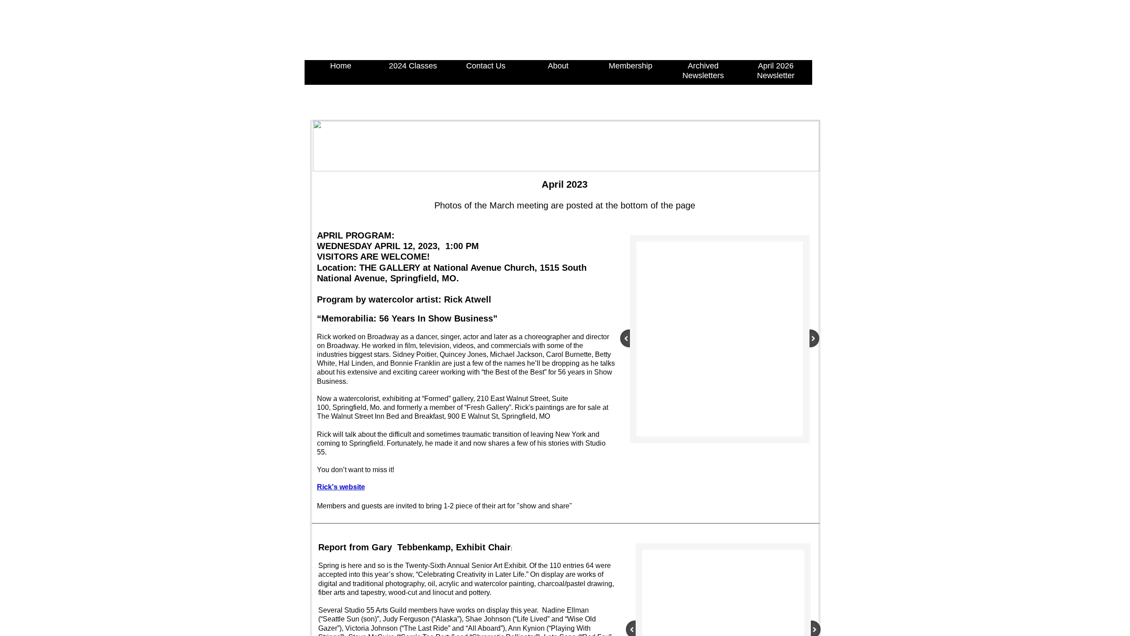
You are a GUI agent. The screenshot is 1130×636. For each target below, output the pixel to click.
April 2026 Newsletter (776, 70)
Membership (630, 65)
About (558, 65)
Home (340, 65)
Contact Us (485, 65)
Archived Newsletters (703, 70)
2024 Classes (413, 65)
